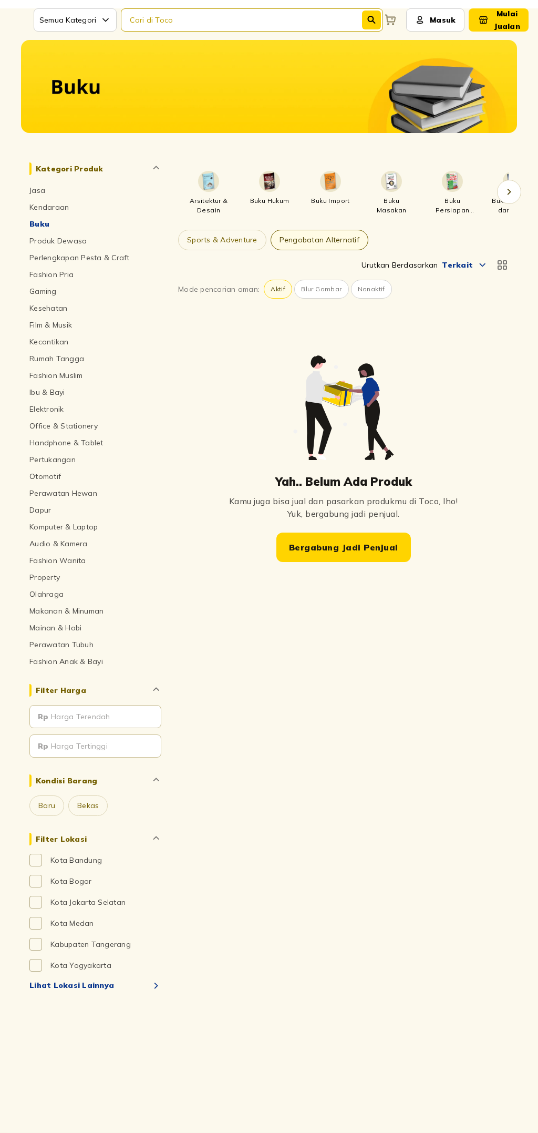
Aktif (278, 289)
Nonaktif (371, 289)
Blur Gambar (321, 289)
